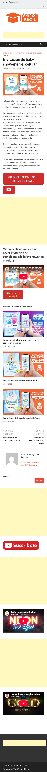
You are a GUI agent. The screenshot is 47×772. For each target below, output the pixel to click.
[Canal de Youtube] (42, 6)
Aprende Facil (22, 765)
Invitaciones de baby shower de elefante (21, 418)
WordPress (17, 769)
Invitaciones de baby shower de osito (20, 380)
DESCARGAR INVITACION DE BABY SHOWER (24, 178)
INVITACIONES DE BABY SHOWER (13, 53)
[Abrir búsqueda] (41, 44)
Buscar (6, 476)
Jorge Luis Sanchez (23, 68)
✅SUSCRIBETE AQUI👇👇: (13, 295)
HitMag (26, 769)
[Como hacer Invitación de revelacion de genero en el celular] (23, 325)
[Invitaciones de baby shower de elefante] (23, 403)
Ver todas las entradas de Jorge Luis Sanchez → (30, 463)
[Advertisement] (25, 35)
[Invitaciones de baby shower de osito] (23, 365)
